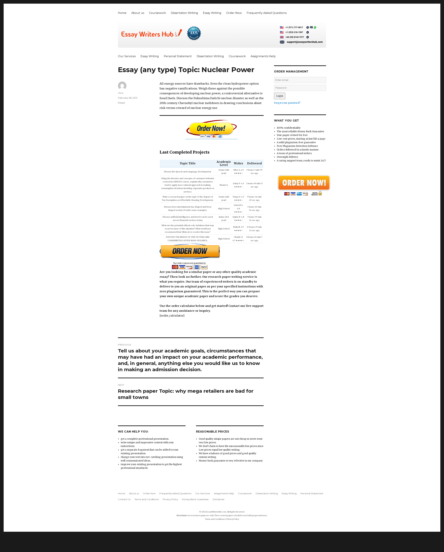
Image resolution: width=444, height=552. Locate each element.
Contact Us (124, 499)
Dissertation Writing (184, 13)
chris (120, 93)
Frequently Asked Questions (267, 13)
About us (137, 13)
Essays (121, 102)
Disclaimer (219, 499)
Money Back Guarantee (195, 499)
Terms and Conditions (146, 499)
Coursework (157, 13)
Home (122, 13)
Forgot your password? (287, 102)
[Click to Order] (212, 256)
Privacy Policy (170, 499)
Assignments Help (263, 56)
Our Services (127, 56)
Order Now (234, 13)
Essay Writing (212, 13)
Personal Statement (178, 56)
